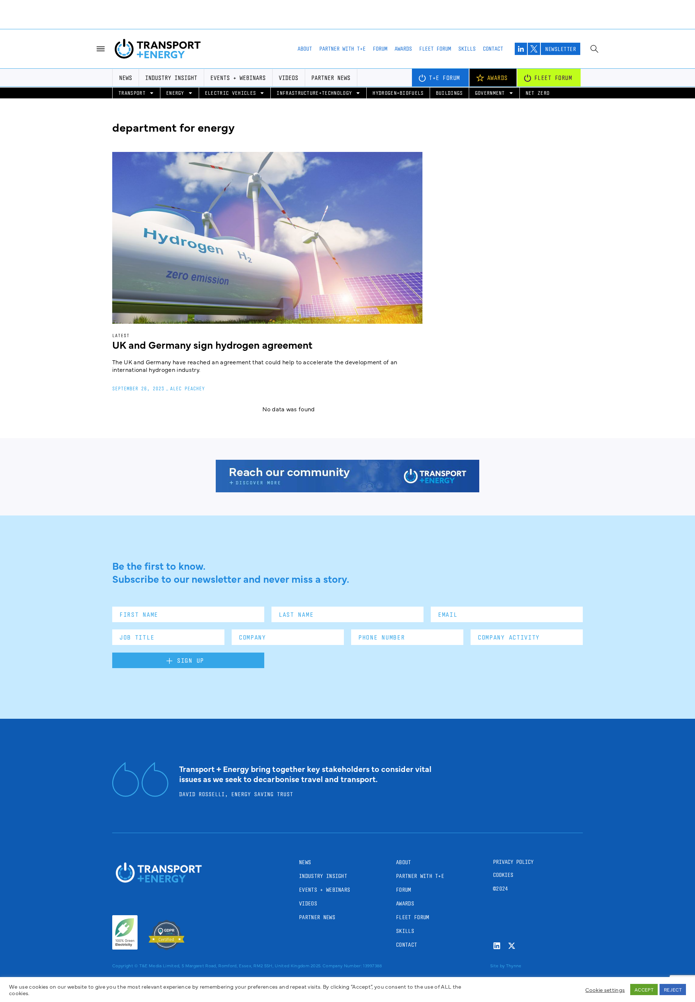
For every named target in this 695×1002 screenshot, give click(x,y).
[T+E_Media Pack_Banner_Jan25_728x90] (347, 490)
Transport (132, 93)
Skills (467, 48)
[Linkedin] (497, 946)
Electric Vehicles (230, 93)
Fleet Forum (435, 48)
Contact (493, 48)
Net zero (538, 93)
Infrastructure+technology (314, 93)
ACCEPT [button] (644, 989)
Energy (175, 93)
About (305, 48)
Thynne (514, 965)
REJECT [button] (673, 989)
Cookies (503, 874)
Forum (380, 48)
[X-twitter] (511, 946)
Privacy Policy (513, 861)
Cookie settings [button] (605, 989)
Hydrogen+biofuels (398, 93)
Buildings (449, 93)
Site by (497, 965)
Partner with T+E (342, 48)
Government (490, 93)
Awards (403, 48)
